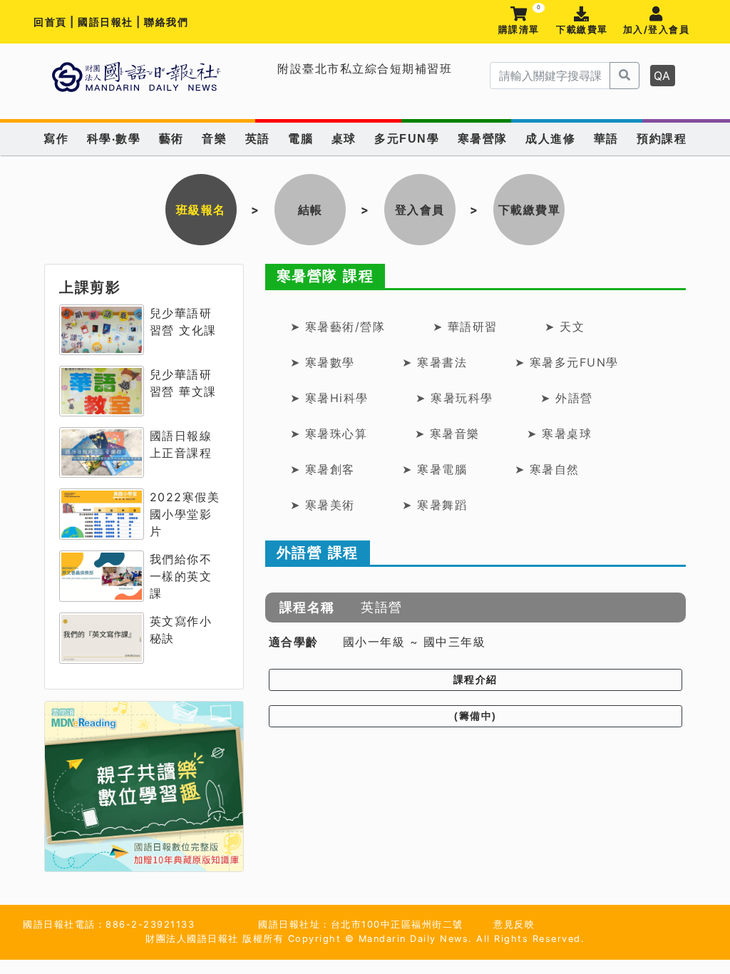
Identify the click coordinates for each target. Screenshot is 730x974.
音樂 (214, 139)
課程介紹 (475, 679)
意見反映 (514, 924)
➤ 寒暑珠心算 (329, 433)
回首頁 (50, 22)
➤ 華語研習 (465, 326)
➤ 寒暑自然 (547, 469)
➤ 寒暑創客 (322, 469)
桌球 (343, 139)
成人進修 (550, 139)
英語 (257, 139)
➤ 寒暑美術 (322, 505)
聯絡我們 (166, 22)
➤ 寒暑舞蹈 (434, 505)
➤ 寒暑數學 (322, 362)
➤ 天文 (565, 326)
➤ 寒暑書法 (434, 362)
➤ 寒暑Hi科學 (329, 398)
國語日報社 (107, 22)
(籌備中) (475, 716)
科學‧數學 (114, 139)
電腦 (300, 139)
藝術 (171, 139)
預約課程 (662, 139)
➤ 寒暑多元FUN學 (567, 362)
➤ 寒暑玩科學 (454, 398)
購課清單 (519, 21)
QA (663, 75)
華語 (606, 139)
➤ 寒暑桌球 (559, 433)
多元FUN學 (406, 139)
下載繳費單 (582, 29)
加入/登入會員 (656, 29)
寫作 (55, 139)
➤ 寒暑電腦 (434, 469)
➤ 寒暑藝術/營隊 (338, 326)
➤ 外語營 (566, 398)
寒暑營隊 (483, 139)
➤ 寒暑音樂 (447, 433)
